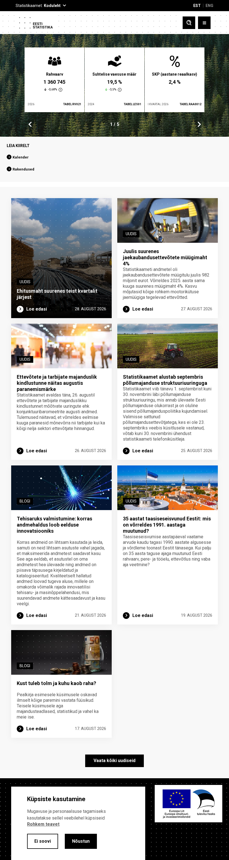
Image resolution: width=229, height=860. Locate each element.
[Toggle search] (189, 23)
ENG (209, 5)
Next (198, 124)
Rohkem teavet (43, 824)
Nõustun (81, 841)
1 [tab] (111, 124)
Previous (30, 124)
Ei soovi (42, 841)
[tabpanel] (54, 79)
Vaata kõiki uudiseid (114, 760)
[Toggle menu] (204, 23)
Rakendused (23, 169)
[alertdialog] (78, 823)
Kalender (21, 157)
